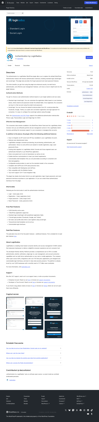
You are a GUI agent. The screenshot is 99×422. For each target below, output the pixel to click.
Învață (43, 396)
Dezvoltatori (44, 401)
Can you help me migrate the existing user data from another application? (27, 358)
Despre (8, 396)
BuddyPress (80, 403)
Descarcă (89, 57)
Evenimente (62, 398)
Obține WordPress (91, 2)
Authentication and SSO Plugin (20, 115)
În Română (23, 412)
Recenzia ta (70, 134)
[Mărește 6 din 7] (60, 299)
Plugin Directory (10, 7)
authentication (85, 92)
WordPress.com (81, 396)
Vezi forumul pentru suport (74, 147)
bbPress (79, 401)
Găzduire (8, 401)
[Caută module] (22, 13)
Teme (25, 398)
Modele (26, 403)
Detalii (9, 65)
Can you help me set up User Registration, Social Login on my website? (26, 348)
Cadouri (61, 403)
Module (26, 401)
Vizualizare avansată (73, 106)
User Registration (88, 101)
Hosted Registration (87, 98)
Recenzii (17, 65)
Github (45, 286)
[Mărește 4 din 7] (41, 299)
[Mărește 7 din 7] (60, 322)
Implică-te (61, 396)
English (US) (90, 88)
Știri (7, 398)
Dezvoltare (26, 65)
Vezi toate (90, 134)
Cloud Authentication (87, 95)
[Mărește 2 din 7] (22, 312)
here (15, 236)
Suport (91, 65)
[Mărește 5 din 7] (41, 308)
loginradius (20, 58)
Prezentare (27, 396)
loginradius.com (25, 267)
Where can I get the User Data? (15, 353)
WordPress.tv (45, 403)
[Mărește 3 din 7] (22, 320)
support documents (44, 280)
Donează (62, 401)
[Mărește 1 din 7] (22, 299)
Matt (78, 398)
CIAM (91, 92)
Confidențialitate (10, 403)
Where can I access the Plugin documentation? (19, 363)
